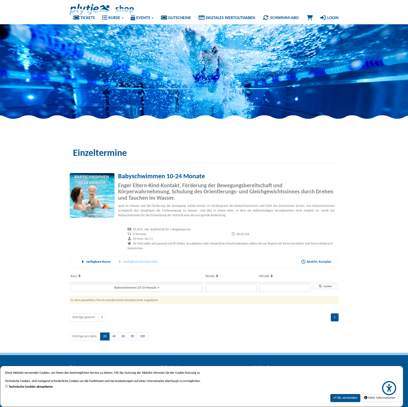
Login (332, 18)
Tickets (87, 18)
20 (104, 336)
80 (132, 336)
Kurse (114, 18)
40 (114, 336)
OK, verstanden (346, 398)
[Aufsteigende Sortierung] (79, 276)
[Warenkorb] (309, 18)
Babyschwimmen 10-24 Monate (135, 288)
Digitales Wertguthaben (230, 18)
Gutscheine (179, 18)
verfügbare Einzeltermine (140, 262)
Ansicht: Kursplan (318, 262)
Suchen (327, 286)
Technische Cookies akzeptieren (31, 387)
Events (143, 18)
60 (123, 336)
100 (142, 336)
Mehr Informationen (381, 398)
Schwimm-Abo (284, 18)
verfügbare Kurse (97, 262)
